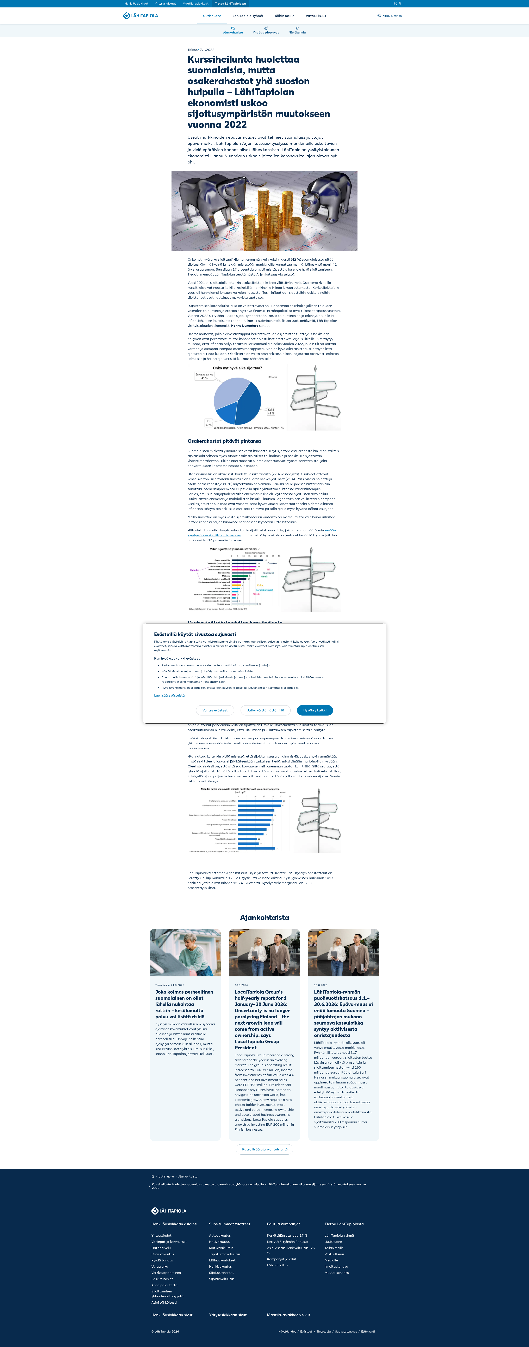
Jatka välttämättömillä (265, 710)
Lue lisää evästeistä (169, 695)
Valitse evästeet (215, 710)
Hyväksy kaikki (315, 710)
